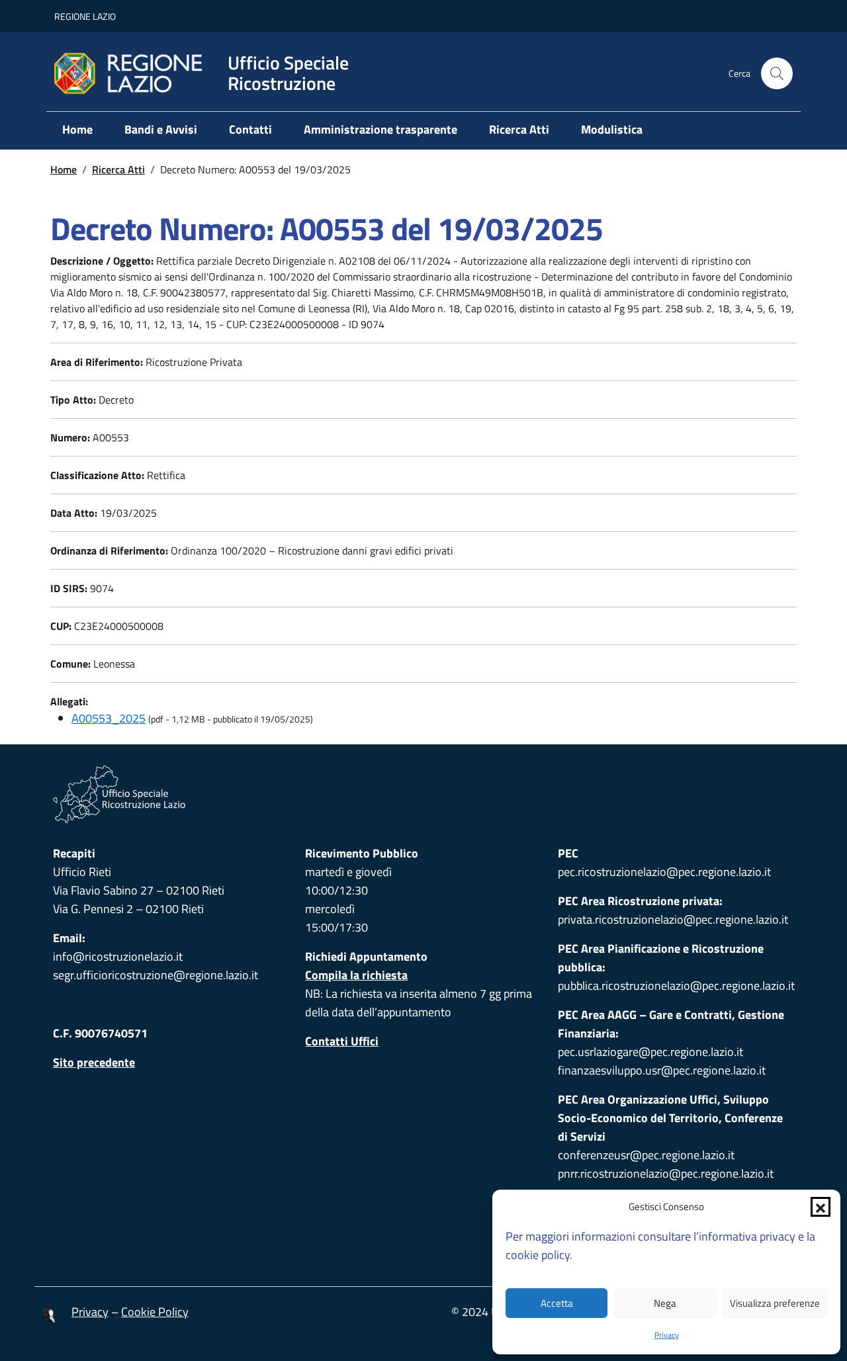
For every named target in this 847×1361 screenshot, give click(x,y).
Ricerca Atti (519, 129)
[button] (820, 1206)
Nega (665, 1303)
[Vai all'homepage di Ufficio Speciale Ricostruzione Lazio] (423, 794)
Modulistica (612, 129)
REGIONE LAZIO (85, 16)
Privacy (666, 1335)
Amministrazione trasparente (380, 129)
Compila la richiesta (356, 975)
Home (77, 129)
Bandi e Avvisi (160, 129)
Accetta (557, 1303)
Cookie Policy (155, 1312)
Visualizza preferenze (775, 1303)
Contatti (250, 129)
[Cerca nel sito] (777, 73)
